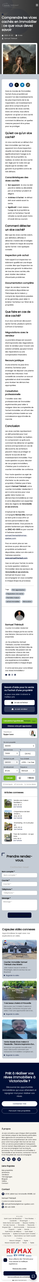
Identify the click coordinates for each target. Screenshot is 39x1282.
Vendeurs (5, 1175)
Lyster (19, 1229)
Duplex (26, 1240)
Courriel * (6, 880)
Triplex (32, 1243)
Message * (6, 898)
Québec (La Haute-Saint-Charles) (24, 1234)
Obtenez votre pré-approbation (19, 726)
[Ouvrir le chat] (33, 1276)
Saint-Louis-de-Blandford (13, 1218)
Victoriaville (6, 1234)
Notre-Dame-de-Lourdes (11, 1223)
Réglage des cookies (19, 1268)
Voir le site (19, 784)
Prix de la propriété (9, 742)
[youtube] (6, 675)
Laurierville (13, 1221)
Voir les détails (31, 784)
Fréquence (23, 767)
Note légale (8, 784)
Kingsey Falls (6, 1227)
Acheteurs (6, 1172)
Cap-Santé (7, 1236)
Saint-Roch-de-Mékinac (13, 1231)
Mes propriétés (7, 1170)
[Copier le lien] (28, 85)
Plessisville (31, 1225)
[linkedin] (15, 675)
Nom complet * (8, 871)
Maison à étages (15, 1240)
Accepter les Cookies (19, 1273)
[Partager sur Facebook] (11, 85)
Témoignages (7, 1177)
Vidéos (4, 1181)
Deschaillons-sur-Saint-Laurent (25, 1236)
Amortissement (9, 767)
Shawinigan (24, 1221)
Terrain (24, 1243)
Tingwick (11, 1229)
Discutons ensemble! (19, 915)
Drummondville (19, 1227)
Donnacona (31, 1227)
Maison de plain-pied (12, 1243)
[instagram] (12, 675)
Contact (5, 1183)
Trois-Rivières (29, 1218)
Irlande (26, 1229)
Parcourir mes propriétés (19, 1110)
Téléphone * (7, 889)
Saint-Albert (29, 1231)
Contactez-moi (19, 1103)
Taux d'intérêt (24, 759)
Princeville (21, 1225)
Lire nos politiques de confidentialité (19, 1277)
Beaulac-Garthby (29, 1223)
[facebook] (9, 675)
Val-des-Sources (9, 1225)
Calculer (9, 778)
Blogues (5, 1179)
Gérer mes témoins (20, 1280)
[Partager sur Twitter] (17, 85)
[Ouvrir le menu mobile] (37, 5)
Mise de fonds (8, 750)
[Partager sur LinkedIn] (22, 85)
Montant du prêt (9, 759)
